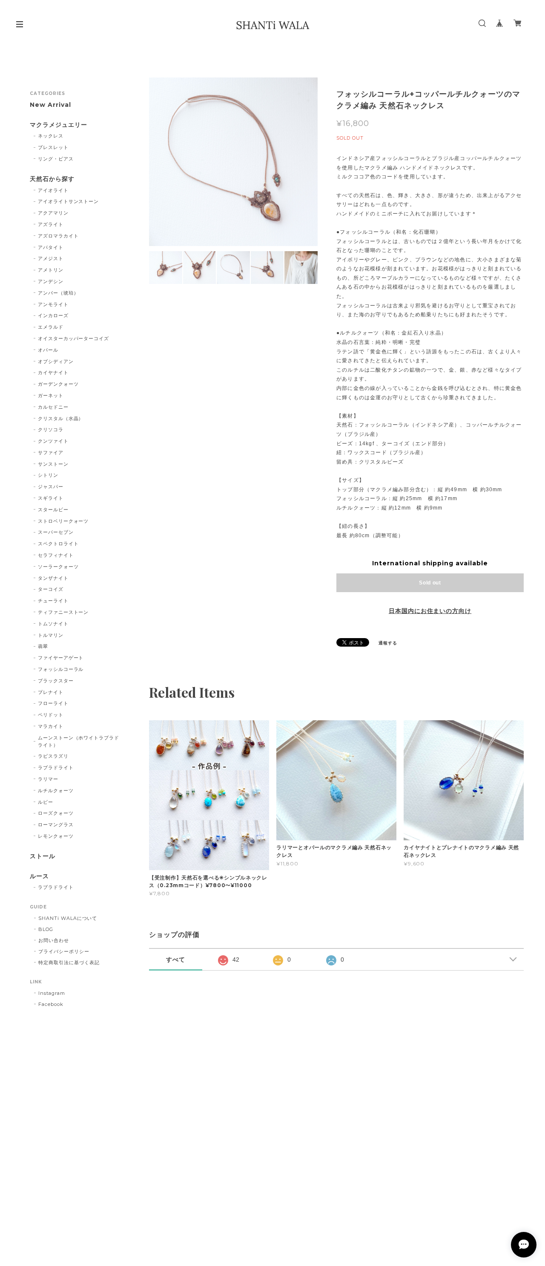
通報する (388, 643)
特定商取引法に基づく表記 (69, 962)
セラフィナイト (56, 555)
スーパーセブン (56, 532)
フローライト (53, 703)
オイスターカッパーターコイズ (73, 338)
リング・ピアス (56, 159)
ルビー (45, 802)
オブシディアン (56, 361)
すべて (175, 959)
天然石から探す (52, 179)
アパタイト (50, 247)
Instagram (51, 993)
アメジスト (50, 258)
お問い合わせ (53, 940)
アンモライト (53, 304)
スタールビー (53, 510)
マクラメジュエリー (58, 125)
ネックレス (50, 136)
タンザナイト (53, 578)
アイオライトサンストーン (68, 201)
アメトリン (50, 270)
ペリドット (50, 715)
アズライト (50, 224)
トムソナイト (53, 624)
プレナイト (50, 692)
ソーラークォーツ (58, 567)
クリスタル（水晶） (61, 418)
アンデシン (50, 281)
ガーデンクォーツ (58, 384)
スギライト (50, 498)
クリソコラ (50, 430)
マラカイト (50, 726)
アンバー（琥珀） (58, 293)
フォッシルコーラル (61, 669)
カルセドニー (53, 407)
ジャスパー (50, 487)
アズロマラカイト (58, 236)
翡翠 (43, 646)
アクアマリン (53, 213)
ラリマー (48, 779)
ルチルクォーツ (56, 790)
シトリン (48, 475)
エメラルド (50, 327)
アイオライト (53, 190)
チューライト (53, 601)
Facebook (50, 1004)
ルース (39, 876)
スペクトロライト (58, 544)
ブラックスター (56, 681)
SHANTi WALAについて (67, 918)
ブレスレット (53, 147)
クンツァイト (53, 441)
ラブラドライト (56, 767)
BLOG (45, 929)
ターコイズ (50, 589)
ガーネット (50, 395)
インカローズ (53, 315)
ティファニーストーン (63, 612)
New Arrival (50, 105)
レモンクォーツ (56, 836)
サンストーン (53, 464)
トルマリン (50, 635)
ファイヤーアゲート (61, 658)
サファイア (50, 452)
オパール (48, 350)
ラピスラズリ (53, 756)
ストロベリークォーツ (63, 521)
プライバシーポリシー (63, 951)
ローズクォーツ (56, 813)
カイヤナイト (53, 372)
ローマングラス (56, 825)
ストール (42, 856)
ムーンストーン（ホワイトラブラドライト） (78, 741)
